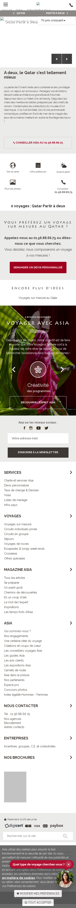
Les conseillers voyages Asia (23, 650)
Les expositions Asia (17, 665)
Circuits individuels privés (20, 529)
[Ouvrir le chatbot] (65, 879)
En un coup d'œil (15, 597)
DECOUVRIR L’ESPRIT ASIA (38, 402)
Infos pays (10, 505)
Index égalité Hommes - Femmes (26, 694)
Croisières (10, 553)
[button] (56, 59)
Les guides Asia (14, 655)
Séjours (9, 539)
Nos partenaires (14, 680)
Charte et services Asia (18, 480)
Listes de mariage (15, 500)
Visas (7, 495)
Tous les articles (14, 577)
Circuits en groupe (16, 534)
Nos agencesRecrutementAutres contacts (14, 723)
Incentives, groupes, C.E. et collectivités (30, 746)
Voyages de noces (16, 543)
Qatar (20, 13)
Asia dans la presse (16, 675)
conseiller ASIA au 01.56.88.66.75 (39, 142)
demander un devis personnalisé (38, 267)
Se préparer (11, 582)
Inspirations (11, 607)
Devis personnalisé (16, 485)
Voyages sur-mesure (17, 524)
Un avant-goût (13, 587)
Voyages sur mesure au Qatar (38, 297)
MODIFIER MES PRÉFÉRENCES (39, 893)
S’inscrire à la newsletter (38, 452)
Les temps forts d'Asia (18, 612)
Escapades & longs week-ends (24, 548)
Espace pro (11, 684)
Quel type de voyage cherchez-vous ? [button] (41, 864)
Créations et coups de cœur (22, 645)
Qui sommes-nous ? (17, 631)
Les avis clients (14, 660)
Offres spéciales (14, 558)
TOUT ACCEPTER (39, 902)
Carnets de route (15, 670)
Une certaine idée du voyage (23, 641)
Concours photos (15, 689)
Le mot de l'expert (16, 602)
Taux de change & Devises (21, 490)
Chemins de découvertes (20, 592)
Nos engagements (16, 636)
